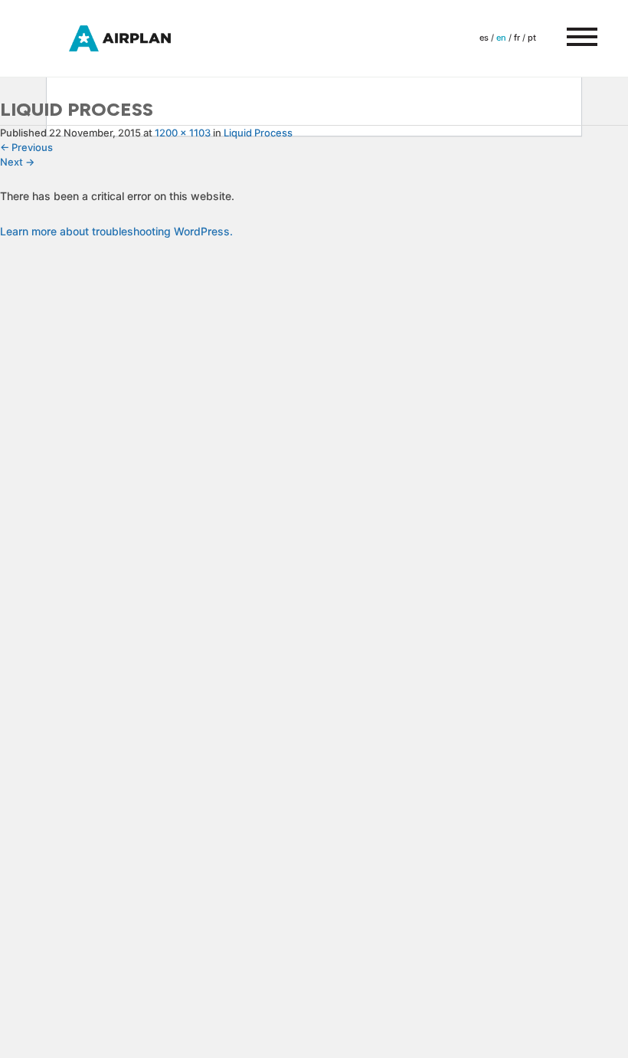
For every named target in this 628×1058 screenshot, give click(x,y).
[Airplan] (134, 37)
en (501, 37)
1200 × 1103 (183, 133)
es (484, 37)
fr (517, 37)
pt (532, 37)
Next (17, 162)
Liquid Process (258, 133)
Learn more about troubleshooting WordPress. (116, 231)
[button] (574, 38)
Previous (26, 147)
